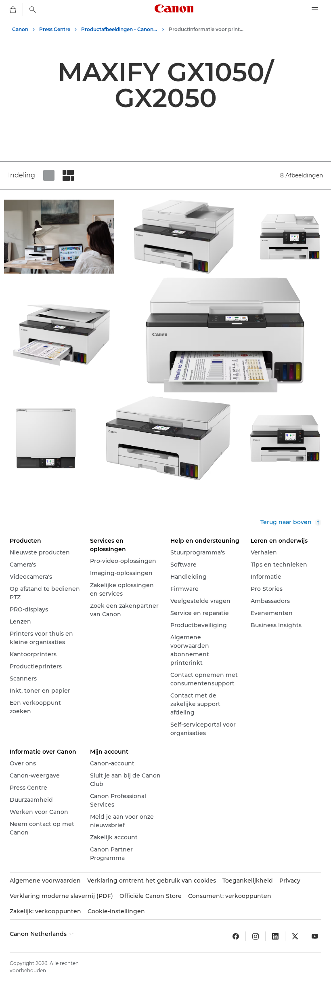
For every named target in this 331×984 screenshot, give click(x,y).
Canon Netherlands (39, 934)
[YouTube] (315, 936)
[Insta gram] (255, 936)
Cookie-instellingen (116, 911)
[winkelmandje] (12, 9)
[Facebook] (236, 936)
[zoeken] (32, 9)
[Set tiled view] (48, 175)
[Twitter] (295, 936)
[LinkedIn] (275, 936)
